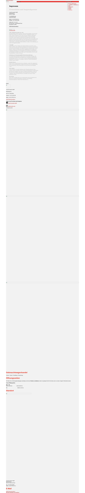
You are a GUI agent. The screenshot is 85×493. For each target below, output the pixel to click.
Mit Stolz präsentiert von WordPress (12, 492)
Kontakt (69, 8)
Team (69, 5)
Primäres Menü (68, 1)
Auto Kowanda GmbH (12, 103)
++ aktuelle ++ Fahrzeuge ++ (73, 4)
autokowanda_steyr (11, 106)
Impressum (70, 9)
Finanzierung (70, 6)
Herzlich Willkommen (72, 3)
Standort (69, 7)
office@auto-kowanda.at (13, 26)
